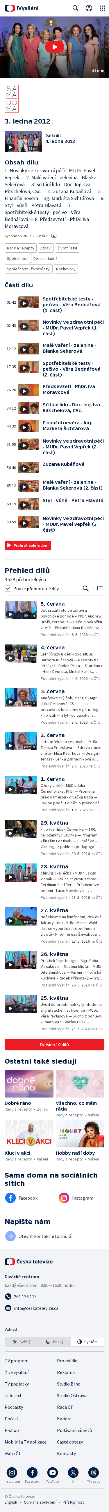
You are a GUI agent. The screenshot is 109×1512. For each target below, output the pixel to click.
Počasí (11, 1419)
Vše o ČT (13, 1453)
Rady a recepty (20, 248)
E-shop (12, 1430)
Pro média (67, 1360)
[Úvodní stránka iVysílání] (22, 8)
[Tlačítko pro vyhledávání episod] (86, 588)
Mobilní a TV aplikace (26, 1442)
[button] (54, 47)
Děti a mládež (45, 258)
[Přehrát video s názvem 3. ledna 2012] (54, 47)
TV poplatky (17, 1384)
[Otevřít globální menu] (102, 8)
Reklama (66, 1372)
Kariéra (64, 1419)
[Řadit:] (99, 588)
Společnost (17, 258)
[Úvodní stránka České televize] (29, 1261)
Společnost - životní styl (28, 268)
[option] (21, 1341)
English (11, 1502)
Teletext (13, 1395)
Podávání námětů (74, 1430)
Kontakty (66, 1453)
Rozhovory (66, 268)
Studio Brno (69, 1384)
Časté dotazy (70, 1442)
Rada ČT (65, 1407)
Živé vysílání (16, 1372)
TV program (16, 1360)
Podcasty (14, 1407)
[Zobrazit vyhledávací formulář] (75, 8)
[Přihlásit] (89, 8)
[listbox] (54, 1342)
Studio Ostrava (71, 1395)
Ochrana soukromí (40, 1502)
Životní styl (67, 248)
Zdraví (45, 248)
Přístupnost (73, 1502)
